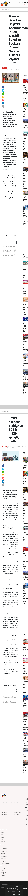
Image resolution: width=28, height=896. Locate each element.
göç (17, 503)
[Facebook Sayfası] (1, 802)
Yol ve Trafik (4, 849)
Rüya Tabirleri (4, 874)
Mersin (12, 627)
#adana (8, 679)
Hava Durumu (4, 848)
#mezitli (5, 229)
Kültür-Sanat (4, 841)
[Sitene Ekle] (2, 805)
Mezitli (4, 142)
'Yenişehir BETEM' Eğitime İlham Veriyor (25, 199)
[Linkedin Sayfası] (12, 802)
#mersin (13, 679)
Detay (13, 894)
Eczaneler (3, 853)
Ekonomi (3, 836)
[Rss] (15, 802)
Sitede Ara (3, 868)
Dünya (2, 834)
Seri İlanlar (3, 860)
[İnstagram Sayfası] (7, 802)
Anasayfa (3, 9)
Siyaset (2, 837)
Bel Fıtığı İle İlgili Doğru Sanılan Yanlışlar (25, 290)
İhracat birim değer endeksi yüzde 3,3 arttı (25, 326)
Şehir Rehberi (4, 861)
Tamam (19, 894)
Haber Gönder (17, 814)
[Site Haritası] (18, 802)
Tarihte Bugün (4, 856)
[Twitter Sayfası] (4, 802)
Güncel (11, 3)
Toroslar (5, 178)
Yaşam (8, 411)
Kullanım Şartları (17, 811)
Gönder (16, 242)
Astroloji (3, 875)
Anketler (3, 870)
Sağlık (2, 839)
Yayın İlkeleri (4, 812)
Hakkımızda (3, 811)
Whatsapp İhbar (17, 812)
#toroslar (10, 229)
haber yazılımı (3, 889)
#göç (4, 679)
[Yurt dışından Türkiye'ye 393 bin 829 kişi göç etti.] (10, 456)
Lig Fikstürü (3, 855)
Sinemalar (3, 858)
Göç (14, 509)
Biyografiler (3, 872)
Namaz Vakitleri (4, 851)
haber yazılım (3, 892)
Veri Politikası (4, 814)
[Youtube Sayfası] (10, 802)
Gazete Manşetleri (5, 863)
